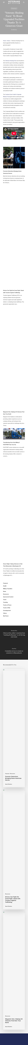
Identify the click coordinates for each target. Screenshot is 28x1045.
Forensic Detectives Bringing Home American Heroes (12, 172)
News (8, 40)
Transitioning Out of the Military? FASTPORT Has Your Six (11, 443)
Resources (14, 8)
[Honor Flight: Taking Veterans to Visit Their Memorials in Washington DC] (14, 511)
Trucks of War (6, 607)
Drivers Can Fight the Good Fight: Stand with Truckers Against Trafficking (13, 291)
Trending (5, 602)
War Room (5, 616)
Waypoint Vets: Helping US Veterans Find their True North (13, 413)
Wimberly (15, 29)
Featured (5, 583)
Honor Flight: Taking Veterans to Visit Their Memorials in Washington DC (12, 565)
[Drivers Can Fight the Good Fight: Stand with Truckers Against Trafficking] (14, 237)
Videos (5, 613)
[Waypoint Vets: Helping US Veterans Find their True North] (14, 359)
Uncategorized (7, 610)
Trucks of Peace (7, 605)
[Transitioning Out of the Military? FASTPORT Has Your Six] (14, 434)
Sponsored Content (8, 596)
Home (4, 40)
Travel (4, 599)
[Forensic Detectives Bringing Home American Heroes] (14, 158)
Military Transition (7, 588)
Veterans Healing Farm (10, 60)
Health (4, 586)
